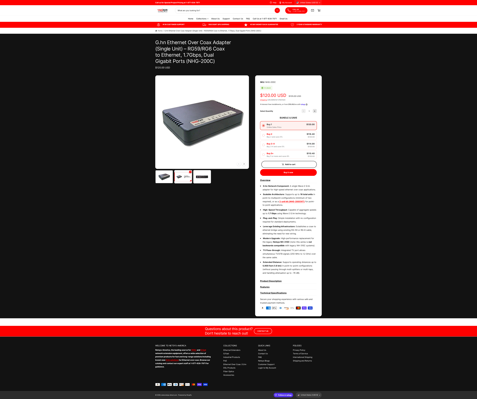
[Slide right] (244, 164)
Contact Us (263, 353)
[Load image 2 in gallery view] (202, 176)
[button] (319, 10)
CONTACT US (262, 331)
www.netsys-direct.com (169, 395)
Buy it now (288, 172)
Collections (201, 18)
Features (265, 287)
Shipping (263, 100)
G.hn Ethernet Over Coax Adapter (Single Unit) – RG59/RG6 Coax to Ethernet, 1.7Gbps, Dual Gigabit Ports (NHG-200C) (212, 31)
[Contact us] (312, 10)
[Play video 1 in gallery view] (183, 176)
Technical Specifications (273, 293)
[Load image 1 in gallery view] (164, 176)
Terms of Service (300, 353)
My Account (287, 2)
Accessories (228, 375)
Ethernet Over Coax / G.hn (234, 364)
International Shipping (302, 357)
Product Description (271, 281)
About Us (262, 350)
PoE (225, 361)
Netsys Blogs (264, 361)
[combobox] (227, 10)
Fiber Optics (228, 371)
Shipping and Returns (302, 361)
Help (275, 2)
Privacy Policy (299, 350)
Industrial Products (231, 357)
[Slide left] (239, 164)
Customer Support (266, 364)
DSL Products (229, 368)
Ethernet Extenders (231, 350)
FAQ (260, 357)
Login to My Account (267, 368)
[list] (238, 25)
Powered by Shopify (185, 395)
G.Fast (226, 353)
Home (160, 31)
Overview (265, 180)
